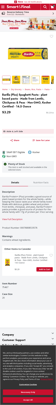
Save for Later (43, 140)
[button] (45, 7)
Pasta (46, 89)
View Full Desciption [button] (12, 219)
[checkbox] (51, 36)
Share (16, 140)
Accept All (28, 400)
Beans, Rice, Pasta (33, 89)
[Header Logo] (18, 7)
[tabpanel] (28, 242)
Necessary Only (28, 392)
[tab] (15, 182)
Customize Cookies (28, 384)
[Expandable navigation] (3, 7)
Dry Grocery (16, 89)
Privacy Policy (47, 379)
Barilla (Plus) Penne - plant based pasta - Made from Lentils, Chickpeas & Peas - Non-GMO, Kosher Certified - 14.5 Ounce (31, 259)
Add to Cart (44, 269)
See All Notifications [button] (33, 2)
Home (5, 89)
